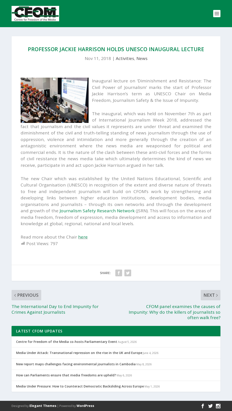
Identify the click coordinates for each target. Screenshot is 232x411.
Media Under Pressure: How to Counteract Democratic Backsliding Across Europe (80, 386)
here (83, 237)
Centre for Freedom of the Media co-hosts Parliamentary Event (66, 341)
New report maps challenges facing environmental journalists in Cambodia (76, 364)
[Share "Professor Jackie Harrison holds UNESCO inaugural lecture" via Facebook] (118, 272)
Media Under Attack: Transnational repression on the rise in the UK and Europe (79, 353)
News (141, 58)
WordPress (85, 406)
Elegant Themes (42, 406)
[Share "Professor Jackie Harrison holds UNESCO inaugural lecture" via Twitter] (127, 272)
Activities (125, 58)
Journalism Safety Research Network (97, 211)
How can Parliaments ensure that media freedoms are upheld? (66, 375)
